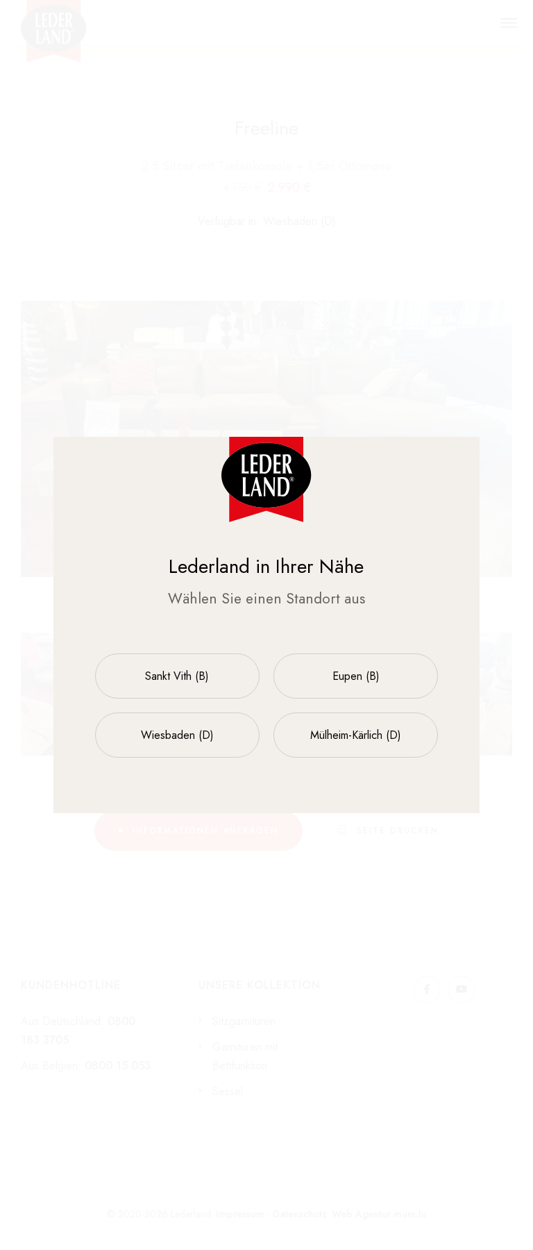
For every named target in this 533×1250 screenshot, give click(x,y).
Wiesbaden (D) (177, 735)
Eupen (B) (356, 676)
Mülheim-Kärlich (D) (355, 735)
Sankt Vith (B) (177, 676)
